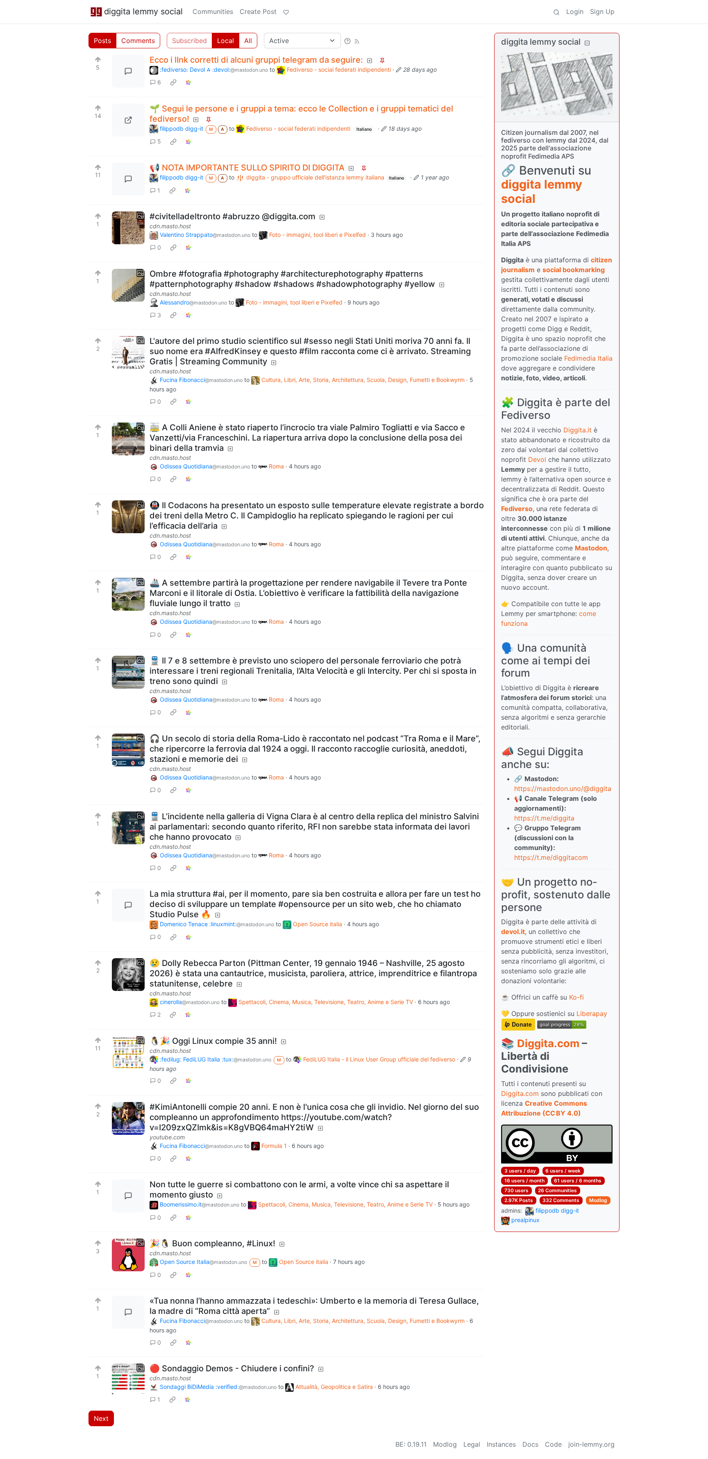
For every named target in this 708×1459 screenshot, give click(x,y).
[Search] (556, 11)
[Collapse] (587, 42)
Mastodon (591, 548)
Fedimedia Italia (588, 358)
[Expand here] (128, 227)
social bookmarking (573, 270)
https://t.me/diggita (544, 818)
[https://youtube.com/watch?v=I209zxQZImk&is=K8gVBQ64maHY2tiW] (128, 1118)
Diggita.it (577, 430)
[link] (173, 82)
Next (101, 1418)
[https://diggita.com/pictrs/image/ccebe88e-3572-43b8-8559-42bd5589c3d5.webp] (128, 120)
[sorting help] (347, 40)
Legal (471, 1444)
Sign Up (602, 11)
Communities (213, 11)
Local (225, 40)
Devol (537, 459)
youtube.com (167, 1137)
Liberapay (591, 1013)
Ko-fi (576, 997)
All (248, 40)
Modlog (598, 1200)
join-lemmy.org (591, 1444)
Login (574, 11)
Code (553, 1444)
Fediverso (517, 509)
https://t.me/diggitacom (551, 857)
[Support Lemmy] (286, 11)
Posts (102, 40)
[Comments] (128, 71)
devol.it (513, 931)
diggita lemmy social (143, 11)
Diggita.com (548, 1043)
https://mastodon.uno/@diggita (562, 788)
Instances (501, 1444)
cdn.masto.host (170, 226)
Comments (138, 40)
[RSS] (357, 40)
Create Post (258, 11)
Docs (530, 1444)
